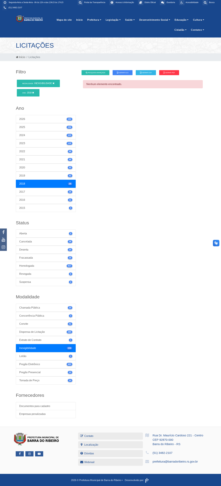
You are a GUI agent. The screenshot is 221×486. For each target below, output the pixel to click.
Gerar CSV (147, 73)
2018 (27, 92)
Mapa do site (64, 19)
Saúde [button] (129, 19)
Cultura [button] (198, 19)
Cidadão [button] (179, 29)
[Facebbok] (20, 453)
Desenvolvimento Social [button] (154, 19)
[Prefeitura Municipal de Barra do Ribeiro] (29, 18)
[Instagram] (3, 247)
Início (79, 19)
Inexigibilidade (37, 83)
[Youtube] (3, 239)
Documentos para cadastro (34, 406)
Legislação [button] (112, 19)
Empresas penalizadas (32, 414)
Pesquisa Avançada (96, 73)
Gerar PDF (170, 73)
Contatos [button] (197, 29)
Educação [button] (181, 19)
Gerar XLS (123, 73)
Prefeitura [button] (93, 19)
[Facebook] (3, 232)
